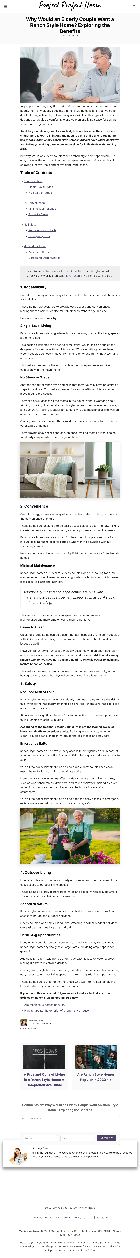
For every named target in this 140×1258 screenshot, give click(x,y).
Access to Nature (39, 252)
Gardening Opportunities (44, 257)
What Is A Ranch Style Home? (78, 275)
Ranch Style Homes (28, 1028)
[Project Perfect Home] (70, 4)
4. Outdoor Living (35, 246)
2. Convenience (34, 202)
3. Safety (30, 224)
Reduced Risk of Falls (42, 230)
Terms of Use (53, 1217)
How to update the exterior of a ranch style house (56, 1010)
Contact (88, 1217)
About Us (36, 1217)
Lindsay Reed (72, 36)
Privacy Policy (72, 1217)
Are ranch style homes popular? (44, 1004)
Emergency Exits (39, 236)
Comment (106, 1138)
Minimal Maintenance (42, 208)
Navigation (102, 1217)
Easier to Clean (38, 214)
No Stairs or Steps (40, 192)
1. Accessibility (33, 181)
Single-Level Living (40, 187)
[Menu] (5, 6)
